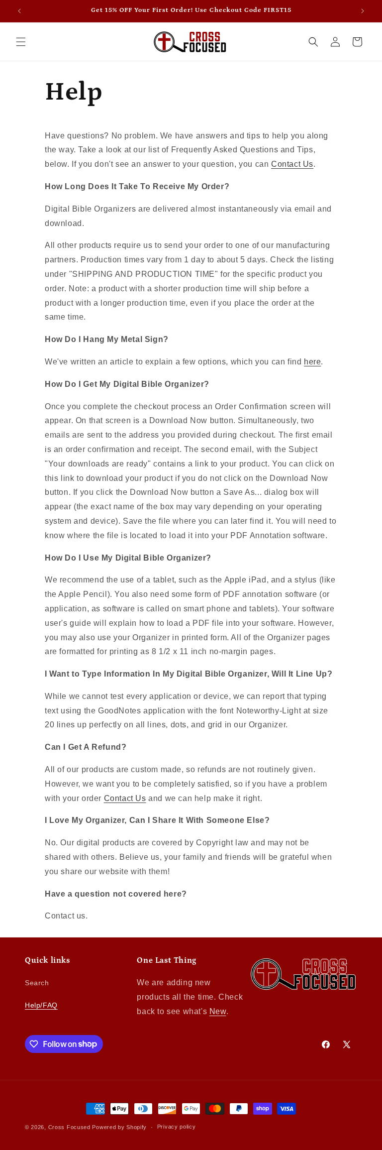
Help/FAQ (41, 1005)
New (217, 1011)
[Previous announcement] (19, 11)
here (312, 361)
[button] (21, 42)
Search (37, 983)
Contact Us (292, 164)
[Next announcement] (363, 11)
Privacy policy (176, 1127)
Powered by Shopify (119, 1127)
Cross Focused (69, 1127)
